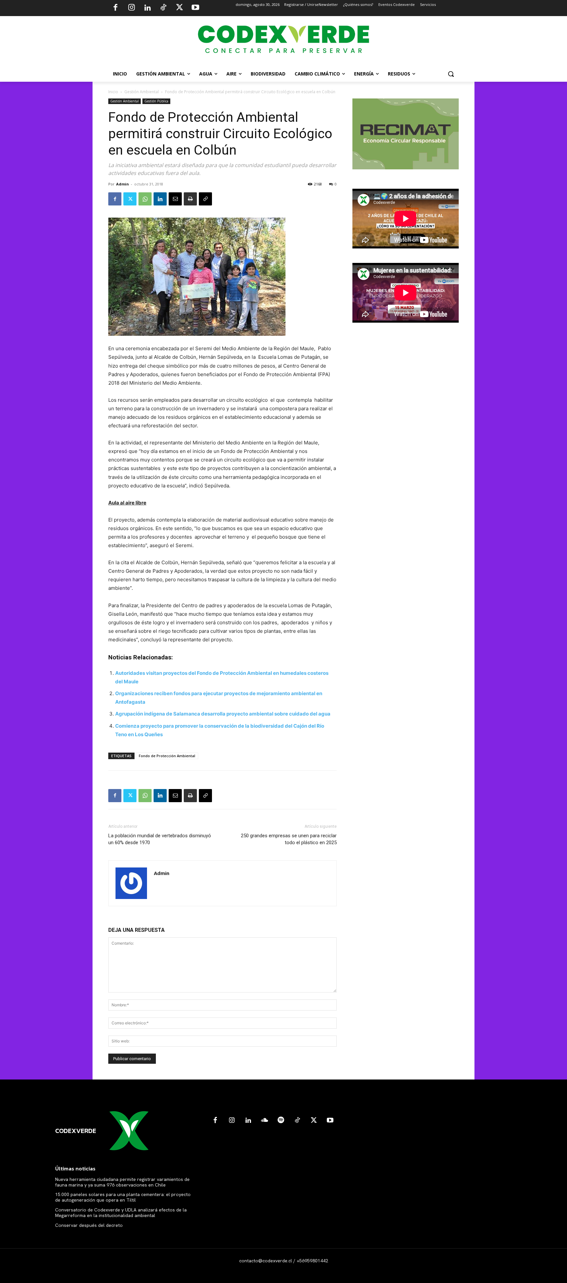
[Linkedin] (147, 8)
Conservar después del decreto (89, 1225)
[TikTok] (163, 8)
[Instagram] (131, 8)
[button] (451, 74)
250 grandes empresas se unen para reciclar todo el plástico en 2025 (289, 839)
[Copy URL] (205, 198)
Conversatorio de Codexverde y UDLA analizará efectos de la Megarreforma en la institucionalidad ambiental (121, 1212)
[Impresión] (190, 198)
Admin (122, 184)
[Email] (175, 198)
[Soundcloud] (264, 1120)
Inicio (113, 92)
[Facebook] (115, 8)
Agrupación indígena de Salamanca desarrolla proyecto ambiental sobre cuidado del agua (222, 714)
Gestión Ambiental (141, 92)
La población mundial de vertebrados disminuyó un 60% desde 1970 (159, 839)
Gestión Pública (156, 101)
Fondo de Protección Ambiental (167, 755)
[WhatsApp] (145, 198)
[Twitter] (179, 8)
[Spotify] (280, 1120)
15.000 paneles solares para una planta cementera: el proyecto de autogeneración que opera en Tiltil (123, 1197)
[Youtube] (195, 8)
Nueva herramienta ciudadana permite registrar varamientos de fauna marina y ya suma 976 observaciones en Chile (122, 1182)
